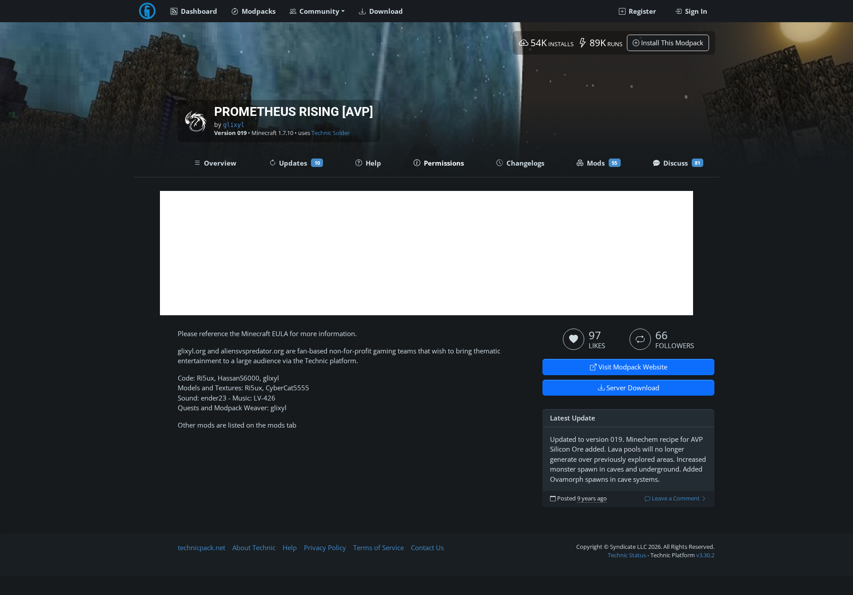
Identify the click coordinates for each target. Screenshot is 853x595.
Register (641, 11)
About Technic (253, 547)
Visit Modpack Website (632, 366)
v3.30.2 (705, 555)
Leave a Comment (675, 498)
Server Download (632, 387)
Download (385, 11)
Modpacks (257, 11)
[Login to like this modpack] (573, 339)
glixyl (233, 124)
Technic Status (627, 555)
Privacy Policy (325, 547)
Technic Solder (330, 133)
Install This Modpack (671, 42)
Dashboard (198, 11)
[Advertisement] (426, 253)
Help (290, 547)
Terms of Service (378, 547)
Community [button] (318, 11)
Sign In (695, 11)
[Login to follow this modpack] (640, 339)
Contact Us (427, 547)
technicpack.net (201, 547)
